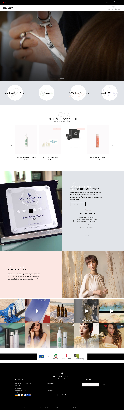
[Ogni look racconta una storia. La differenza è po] (37, 311)
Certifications (51, 388)
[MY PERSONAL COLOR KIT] (50, 134)
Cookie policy (73, 407)
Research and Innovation (53, 385)
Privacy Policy (26, 407)
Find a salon (50, 390)
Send (103, 384)
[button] (86, 235)
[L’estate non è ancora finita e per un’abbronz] (12, 311)
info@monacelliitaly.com (20, 392)
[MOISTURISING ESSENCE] (26, 139)
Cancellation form (57, 407)
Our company (50, 383)
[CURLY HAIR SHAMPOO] (74, 139)
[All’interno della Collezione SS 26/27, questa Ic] (62, 335)
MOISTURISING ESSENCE (26, 157)
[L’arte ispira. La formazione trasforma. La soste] (111, 311)
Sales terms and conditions (44, 407)
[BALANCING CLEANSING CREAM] (97, 139)
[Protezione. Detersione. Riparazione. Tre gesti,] (62, 311)
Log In (107, 2)
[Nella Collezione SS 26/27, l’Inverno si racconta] (12, 335)
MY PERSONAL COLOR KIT (50, 147)
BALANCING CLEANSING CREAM (97, 157)
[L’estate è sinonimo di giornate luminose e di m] (111, 335)
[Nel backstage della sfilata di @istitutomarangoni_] (86, 311)
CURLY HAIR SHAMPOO (74, 157)
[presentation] (11, 144)
